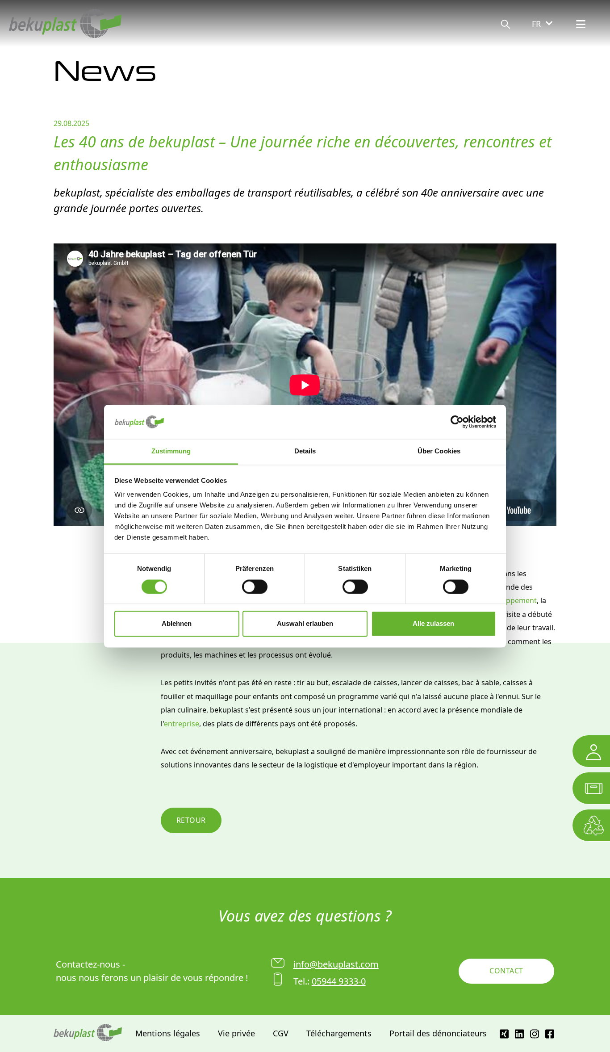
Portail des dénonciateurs (438, 1033)
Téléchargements (339, 1033)
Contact (506, 971)
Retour (191, 820)
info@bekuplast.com (336, 964)
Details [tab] (305, 451)
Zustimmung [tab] (171, 451)
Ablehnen (177, 624)
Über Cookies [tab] (439, 451)
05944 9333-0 (339, 981)
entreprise (181, 724)
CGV (280, 1033)
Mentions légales (167, 1033)
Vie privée (236, 1033)
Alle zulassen (433, 624)
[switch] (254, 586)
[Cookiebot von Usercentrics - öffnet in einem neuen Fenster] (457, 421)
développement (510, 600)
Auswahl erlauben (305, 624)
